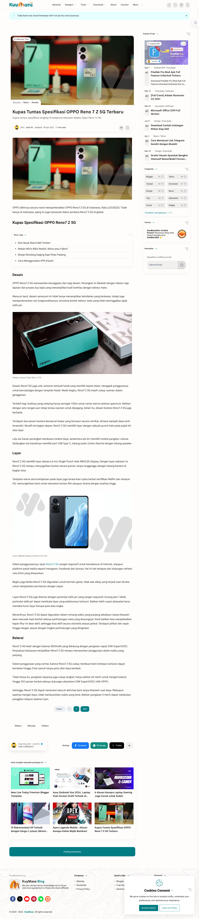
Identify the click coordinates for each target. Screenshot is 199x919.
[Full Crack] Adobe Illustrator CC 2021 (167, 97)
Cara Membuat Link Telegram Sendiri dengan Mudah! (168, 142)
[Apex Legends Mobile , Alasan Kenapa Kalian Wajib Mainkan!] (72, 813)
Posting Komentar (72, 851)
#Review (31, 726)
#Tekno (45, 726)
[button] (80, 745)
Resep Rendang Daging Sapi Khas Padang (42, 254)
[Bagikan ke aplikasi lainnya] (129, 745)
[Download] (171, 68)
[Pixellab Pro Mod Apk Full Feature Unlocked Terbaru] (166, 52)
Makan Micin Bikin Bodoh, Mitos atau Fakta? (43, 248)
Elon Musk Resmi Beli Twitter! (34, 243)
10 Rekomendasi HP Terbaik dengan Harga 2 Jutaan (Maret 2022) (28, 829)
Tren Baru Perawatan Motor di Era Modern (35, 13)
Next (85, 709)
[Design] (158, 121)
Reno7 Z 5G (52, 564)
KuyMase (29, 912)
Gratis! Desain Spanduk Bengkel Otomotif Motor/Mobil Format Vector (169, 157)
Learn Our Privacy (169, 908)
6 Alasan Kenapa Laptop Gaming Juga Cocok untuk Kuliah (113, 794)
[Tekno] (163, 136)
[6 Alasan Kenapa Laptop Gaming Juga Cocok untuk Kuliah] (114, 778)
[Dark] (169, 4)
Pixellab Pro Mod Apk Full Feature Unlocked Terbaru (166, 74)
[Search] (175, 4)
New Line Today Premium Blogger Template (30, 794)
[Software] (170, 91)
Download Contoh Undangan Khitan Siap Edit (167, 127)
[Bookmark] (187, 4)
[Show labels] (159, 212)
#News (18, 726)
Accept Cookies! (148, 908)
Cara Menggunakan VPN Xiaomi (35, 260)
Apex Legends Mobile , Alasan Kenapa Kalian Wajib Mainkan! (70, 829)
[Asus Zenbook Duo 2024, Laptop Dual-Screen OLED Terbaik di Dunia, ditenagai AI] (72, 778)
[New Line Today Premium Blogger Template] (30, 778)
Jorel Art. (69, 912)
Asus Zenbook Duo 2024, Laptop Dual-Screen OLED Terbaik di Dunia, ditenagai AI (71, 794)
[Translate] (181, 4)
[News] (156, 136)
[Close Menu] (186, 15)
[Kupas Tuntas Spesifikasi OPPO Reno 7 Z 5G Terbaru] (72, 343)
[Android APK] (155, 44)
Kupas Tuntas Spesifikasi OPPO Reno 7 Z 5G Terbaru (113, 829)
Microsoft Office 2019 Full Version (165, 112)
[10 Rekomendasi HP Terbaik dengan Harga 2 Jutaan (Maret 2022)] (30, 813)
